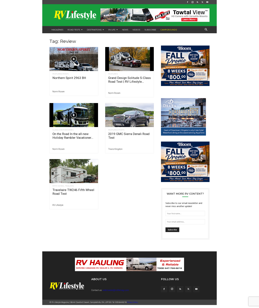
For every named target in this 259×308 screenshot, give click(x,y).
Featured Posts (60, 74)
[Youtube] (207, 2)
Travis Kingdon (115, 149)
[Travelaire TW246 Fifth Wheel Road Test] (73, 171)
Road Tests (74, 29)
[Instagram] (192, 2)
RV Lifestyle (57, 205)
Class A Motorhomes (62, 130)
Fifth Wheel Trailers (63, 186)
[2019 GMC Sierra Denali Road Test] (129, 115)
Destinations (94, 29)
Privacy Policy (132, 305)
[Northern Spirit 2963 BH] (73, 59)
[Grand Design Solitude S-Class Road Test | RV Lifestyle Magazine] (129, 59)
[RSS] (197, 2)
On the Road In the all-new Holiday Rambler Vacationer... (72, 135)
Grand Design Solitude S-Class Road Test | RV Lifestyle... (129, 79)
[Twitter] (202, 2)
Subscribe (150, 29)
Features (113, 74)
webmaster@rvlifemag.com (116, 293)
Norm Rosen (58, 91)
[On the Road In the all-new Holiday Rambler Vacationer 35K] (73, 115)
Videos (136, 29)
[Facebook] (187, 2)
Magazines (57, 29)
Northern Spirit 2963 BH (69, 78)
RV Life (111, 29)
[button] (206, 29)
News (125, 29)
